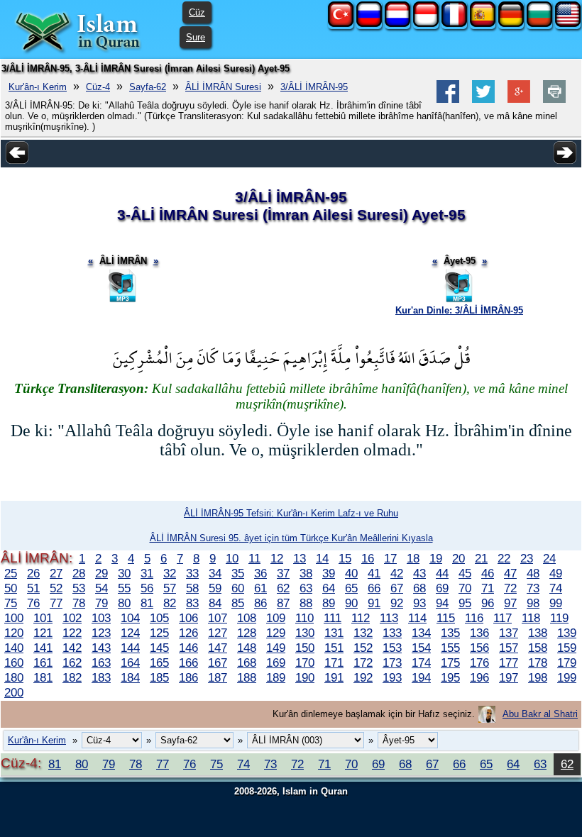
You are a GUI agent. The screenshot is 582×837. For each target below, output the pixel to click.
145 (159, 648)
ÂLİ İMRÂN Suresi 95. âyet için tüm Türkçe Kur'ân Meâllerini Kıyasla (291, 538)
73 (533, 588)
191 (334, 677)
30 (124, 573)
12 (276, 558)
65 (351, 588)
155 (450, 648)
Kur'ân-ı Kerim (38, 87)
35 (237, 573)
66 (374, 588)
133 (392, 633)
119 (559, 618)
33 (192, 573)
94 (442, 603)
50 (10, 588)
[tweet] (483, 100)
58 (192, 588)
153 (392, 648)
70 (465, 588)
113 (389, 618)
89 (328, 603)
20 (458, 558)
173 (392, 662)
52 (56, 588)
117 (502, 618)
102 (72, 618)
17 (390, 558)
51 (33, 588)
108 (246, 618)
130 (304, 633)
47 (510, 573)
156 (479, 648)
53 (78, 588)
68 (419, 588)
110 (304, 618)
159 (566, 648)
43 (419, 573)
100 (13, 618)
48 (533, 573)
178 (537, 662)
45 (465, 573)
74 (555, 588)
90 (351, 603)
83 (192, 603)
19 (435, 558)
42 (396, 573)
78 (78, 603)
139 (566, 633)
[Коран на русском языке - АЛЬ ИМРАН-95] (369, 23)
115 (445, 618)
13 (299, 558)
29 (101, 573)
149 (275, 648)
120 (13, 633)
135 (450, 633)
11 (254, 558)
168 (246, 662)
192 (363, 677)
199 (566, 677)
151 (334, 648)
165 (159, 662)
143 (101, 648)
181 (43, 677)
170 (304, 662)
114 (417, 618)
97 (510, 603)
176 (479, 662)
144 (130, 648)
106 (188, 618)
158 (537, 648)
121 (43, 633)
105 (159, 618)
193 (392, 677)
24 (549, 558)
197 (508, 677)
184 (130, 677)
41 (374, 573)
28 (78, 573)
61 (260, 588)
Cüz (197, 12)
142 (72, 648)
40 (351, 573)
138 (537, 633)
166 (188, 662)
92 (396, 603)
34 (215, 573)
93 (419, 603)
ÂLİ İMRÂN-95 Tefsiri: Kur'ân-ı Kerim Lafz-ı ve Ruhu (291, 513)
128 (246, 633)
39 (328, 573)
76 (33, 603)
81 (147, 603)
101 (43, 618)
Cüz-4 (98, 87)
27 (56, 573)
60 (237, 588)
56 (147, 588)
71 (487, 588)
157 (508, 648)
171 (334, 662)
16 (367, 558)
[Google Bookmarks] (519, 100)
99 (555, 603)
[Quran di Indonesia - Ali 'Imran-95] (426, 23)
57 (169, 588)
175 (450, 662)
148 (246, 648)
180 (13, 677)
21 (481, 558)
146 (188, 648)
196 (479, 677)
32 (169, 573)
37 (283, 573)
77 (56, 603)
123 (101, 633)
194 (421, 677)
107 (217, 618)
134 (421, 633)
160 (13, 662)
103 (101, 618)
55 (124, 588)
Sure (195, 37)
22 (504, 558)
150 (304, 648)
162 (72, 662)
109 (275, 618)
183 (101, 677)
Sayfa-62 (147, 87)
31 (147, 573)
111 (332, 618)
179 (566, 662)
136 (479, 633)
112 (360, 618)
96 (487, 603)
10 (232, 558)
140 (13, 648)
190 (304, 677)
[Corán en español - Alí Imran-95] (482, 23)
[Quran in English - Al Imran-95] (568, 23)
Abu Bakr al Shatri (540, 714)
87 (283, 603)
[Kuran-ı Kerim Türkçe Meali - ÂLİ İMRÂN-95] (340, 23)
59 (215, 588)
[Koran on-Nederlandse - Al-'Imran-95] (397, 23)
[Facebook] (448, 100)
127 (217, 633)
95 (465, 603)
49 (555, 573)
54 (101, 588)
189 (275, 677)
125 (159, 633)
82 (169, 603)
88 (306, 603)
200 (13, 692)
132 (363, 633)
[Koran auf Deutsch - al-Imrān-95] (511, 23)
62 (283, 588)
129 (275, 633)
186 (188, 677)
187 (217, 677)
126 (188, 633)
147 (217, 648)
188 (246, 677)
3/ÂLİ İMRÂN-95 (314, 87)
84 (215, 603)
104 (130, 618)
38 (306, 573)
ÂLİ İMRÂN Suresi (223, 87)
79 (101, 603)
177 (508, 662)
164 (130, 662)
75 (10, 603)
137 (508, 633)
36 (260, 573)
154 (421, 648)
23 (526, 558)
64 (328, 588)
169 (275, 662)
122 (72, 633)
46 (487, 573)
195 (450, 677)
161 (43, 662)
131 (334, 633)
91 (374, 603)
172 (363, 662)
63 (306, 588)
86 (260, 603)
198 (537, 677)
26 (33, 573)
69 (442, 588)
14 (322, 558)
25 (10, 573)
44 (442, 573)
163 (101, 662)
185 (159, 677)
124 (130, 633)
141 (43, 648)
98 (533, 603)
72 (510, 588)
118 (531, 618)
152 (363, 648)
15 (345, 558)
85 (237, 603)
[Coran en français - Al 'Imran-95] (454, 23)
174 (421, 662)
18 (413, 558)
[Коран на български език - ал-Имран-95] (539, 23)
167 (217, 662)
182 (72, 677)
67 (396, 588)
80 (124, 603)
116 (474, 618)
